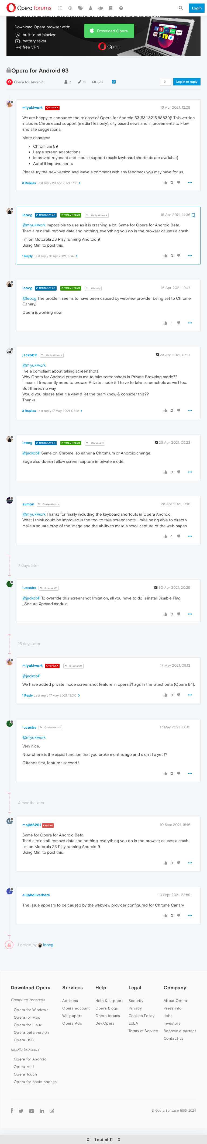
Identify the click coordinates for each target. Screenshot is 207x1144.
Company (175, 987)
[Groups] (101, 8)
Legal (135, 987)
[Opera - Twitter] (21, 1111)
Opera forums (107, 1016)
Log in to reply (187, 82)
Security (136, 1000)
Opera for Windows (31, 1010)
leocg (27, 215)
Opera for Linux (28, 1025)
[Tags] (80, 8)
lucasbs (29, 587)
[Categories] (60, 8)
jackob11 (29, 355)
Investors (172, 1023)
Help (100, 987)
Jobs (168, 1016)
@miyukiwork (98, 215)
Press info (172, 1008)
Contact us (174, 1038)
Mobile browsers (25, 1049)
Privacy (135, 1008)
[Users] (91, 8)
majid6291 (31, 825)
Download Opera (112, 31)
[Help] (121, 8)
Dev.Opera (105, 1023)
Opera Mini (24, 1066)
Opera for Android (29, 82)
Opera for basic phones (35, 1082)
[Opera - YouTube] (31, 1111)
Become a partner (180, 1031)
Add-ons (70, 1000)
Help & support (109, 1000)
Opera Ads (72, 1023)
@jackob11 (97, 443)
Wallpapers (72, 1016)
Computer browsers (28, 1000)
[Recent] (70, 8)
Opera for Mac (27, 1017)
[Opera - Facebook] (12, 1110)
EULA (133, 1023)
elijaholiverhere (36, 895)
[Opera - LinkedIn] (42, 1111)
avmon (28, 504)
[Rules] (111, 8)
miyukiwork (32, 107)
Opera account (76, 1008)
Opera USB (24, 1040)
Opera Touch (25, 1074)
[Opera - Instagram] (52, 1111)
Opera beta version (31, 1032)
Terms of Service (143, 1031)
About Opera (175, 1000)
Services (72, 987)
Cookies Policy (141, 1016)
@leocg (95, 288)
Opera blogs (106, 1008)
